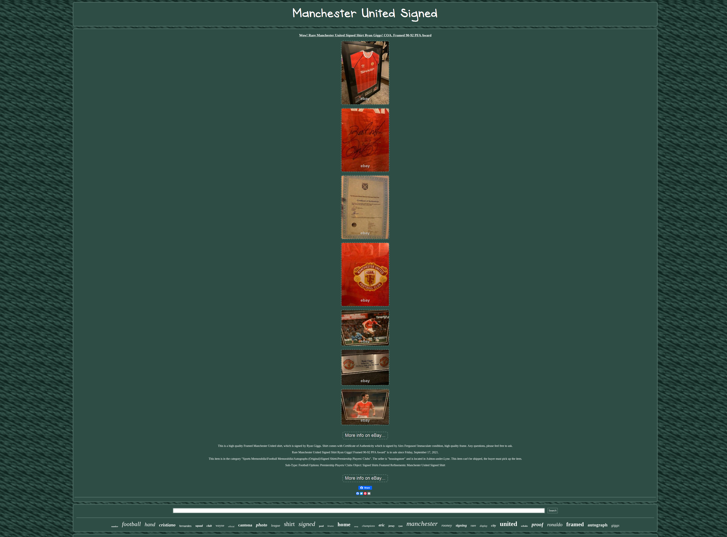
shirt (289, 524)
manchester (422, 523)
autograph (598, 525)
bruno (331, 526)
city (493, 525)
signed (307, 524)
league (275, 525)
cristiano (167, 524)
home (344, 524)
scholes (524, 526)
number (114, 526)
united (508, 523)
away (356, 526)
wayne (220, 525)
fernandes (185, 526)
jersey (391, 526)
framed (575, 524)
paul (321, 526)
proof (537, 524)
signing (461, 525)
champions (368, 525)
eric (382, 525)
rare (473, 525)
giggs (615, 525)
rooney (447, 525)
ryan (400, 526)
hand (150, 524)
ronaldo (554, 524)
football (131, 524)
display (483, 526)
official (231, 526)
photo (261, 524)
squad (199, 525)
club (209, 525)
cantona (245, 525)
